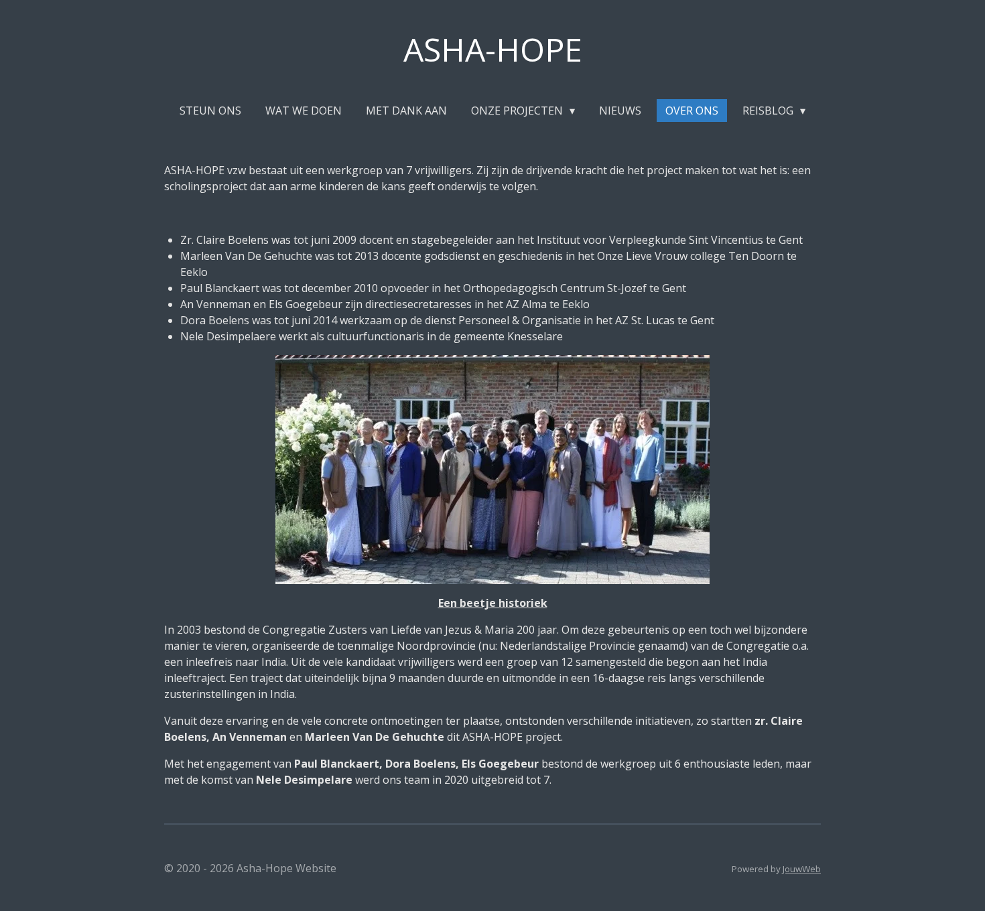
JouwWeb (802, 869)
